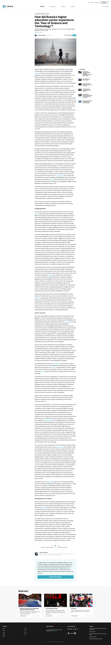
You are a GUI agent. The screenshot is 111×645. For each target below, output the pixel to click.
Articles (42, 6)
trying (42, 371)
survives (37, 73)
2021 (25, 632)
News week (53, 6)
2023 (25, 630)
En (107, 6)
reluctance (57, 363)
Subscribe (97, 2)
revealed (50, 275)
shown (52, 179)
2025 (25, 628)
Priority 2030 (38, 298)
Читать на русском (38, 32)
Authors (63, 6)
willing (53, 367)
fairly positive (50, 481)
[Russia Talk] (77, 633)
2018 (4, 636)
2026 (4, 628)
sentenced (67, 322)
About (92, 2)
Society (47, 13)
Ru (106, 6)
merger (37, 213)
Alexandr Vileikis (41, 35)
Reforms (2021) (92, 631)
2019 (25, 634)
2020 (4, 634)
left (52, 404)
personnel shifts (48, 420)
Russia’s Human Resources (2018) (95, 638)
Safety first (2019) (92, 636)
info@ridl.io (54, 630)
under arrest (59, 447)
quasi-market (59, 175)
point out (44, 507)
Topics (72, 6)
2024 (4, 630)
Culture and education (40, 13)
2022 (4, 632)
